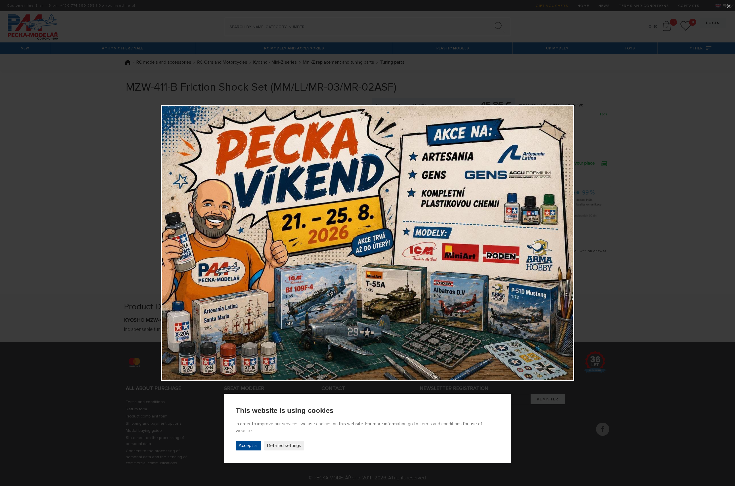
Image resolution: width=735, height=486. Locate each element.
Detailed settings (284, 445)
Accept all (248, 445)
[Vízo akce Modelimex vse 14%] (367, 243)
